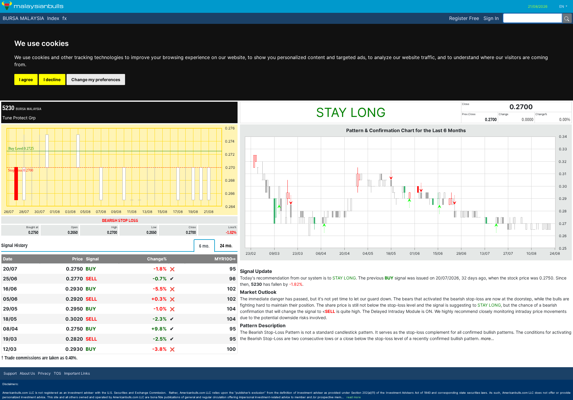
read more (353, 397)
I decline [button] (52, 79)
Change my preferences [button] (95, 79)
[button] (565, 6)
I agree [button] (26, 79)
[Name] (567, 18)
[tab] (204, 245)
